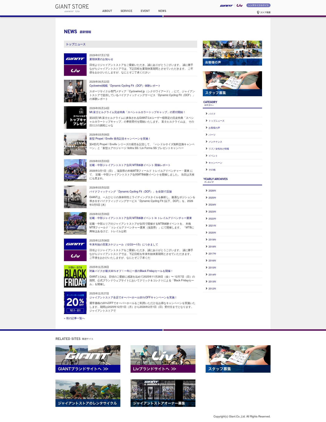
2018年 (212, 246)
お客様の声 (214, 127)
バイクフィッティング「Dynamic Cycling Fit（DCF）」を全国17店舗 (130, 191)
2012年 (212, 288)
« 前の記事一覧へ (74, 318)
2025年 (212, 197)
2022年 (212, 218)
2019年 (212, 239)
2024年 (212, 204)
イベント (213, 155)
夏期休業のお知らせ (101, 59)
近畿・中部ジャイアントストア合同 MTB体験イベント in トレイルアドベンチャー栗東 (140, 218)
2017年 (212, 253)
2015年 (212, 267)
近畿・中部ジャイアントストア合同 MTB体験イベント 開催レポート (130, 165)
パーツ (212, 134)
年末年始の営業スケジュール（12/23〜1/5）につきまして (123, 244)
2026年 (212, 190)
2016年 (212, 260)
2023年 (212, 211)
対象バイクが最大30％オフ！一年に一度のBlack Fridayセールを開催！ (131, 271)
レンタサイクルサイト (258, 5)
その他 (212, 169)
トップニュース (217, 120)
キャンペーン (215, 162)
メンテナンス (215, 141)
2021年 (212, 225)
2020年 (212, 232)
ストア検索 (265, 12)
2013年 (212, 281)
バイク (212, 113)
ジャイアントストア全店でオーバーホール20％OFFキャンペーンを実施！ (133, 297)
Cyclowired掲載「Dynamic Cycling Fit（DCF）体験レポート (125, 85)
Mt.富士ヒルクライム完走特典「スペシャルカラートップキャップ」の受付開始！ (137, 112)
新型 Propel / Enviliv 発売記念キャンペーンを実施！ (120, 138)
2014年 (212, 274)
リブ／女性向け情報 (219, 148)
